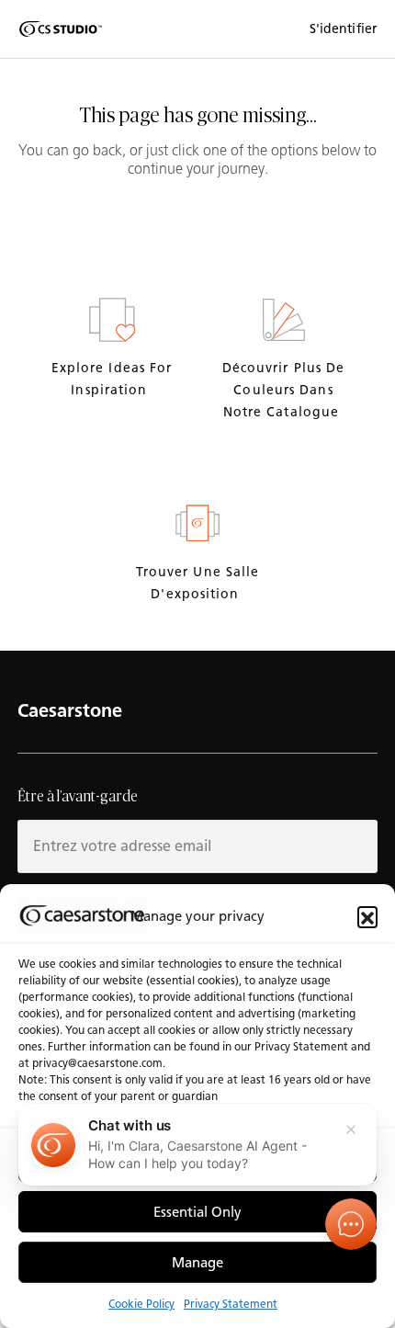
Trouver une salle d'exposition (198, 583)
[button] (367, 916)
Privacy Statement (230, 1304)
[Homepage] (60, 29)
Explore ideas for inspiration (112, 379)
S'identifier (343, 29)
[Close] (351, 1129)
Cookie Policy (141, 1304)
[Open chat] (351, 1224)
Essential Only (197, 1212)
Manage (197, 1262)
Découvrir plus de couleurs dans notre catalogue (283, 390)
